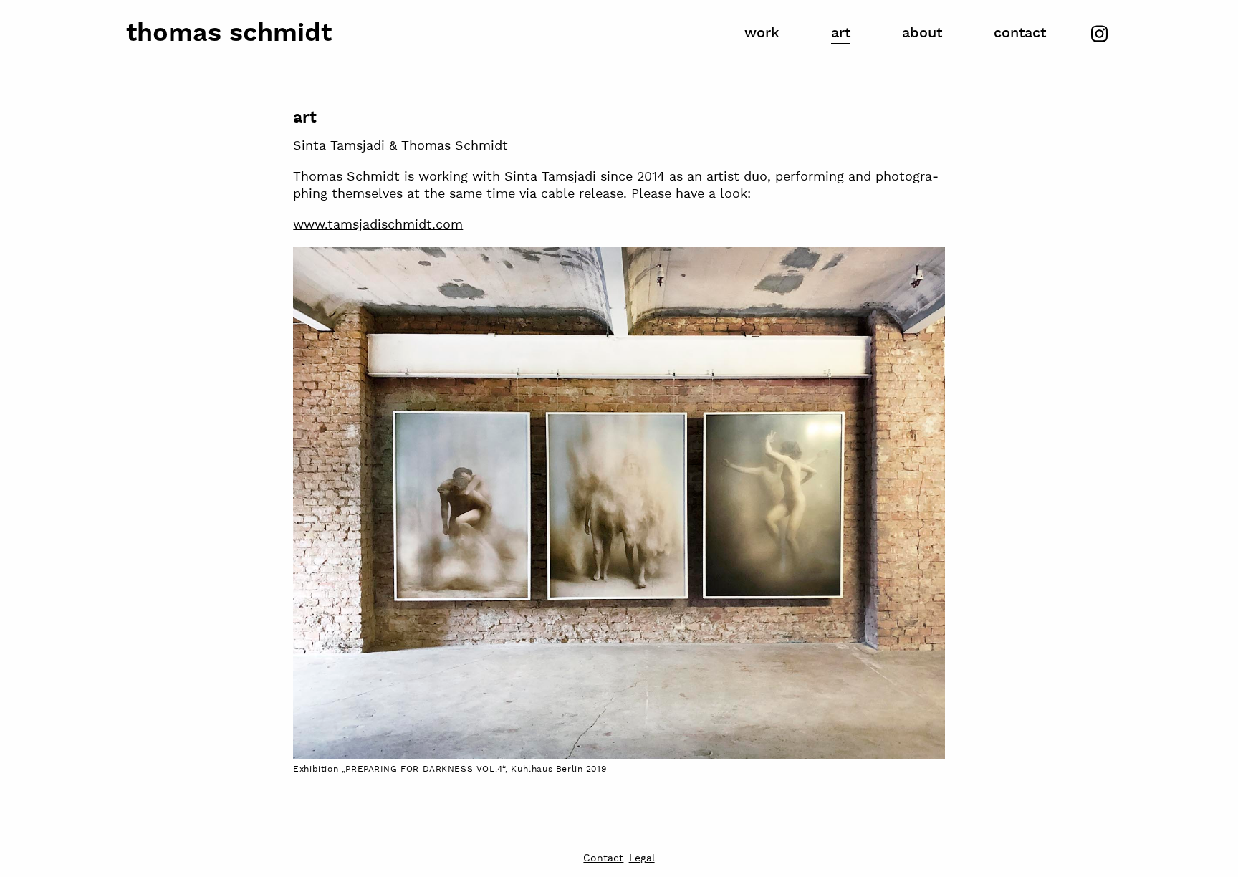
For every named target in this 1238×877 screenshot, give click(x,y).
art (840, 33)
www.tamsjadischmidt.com (378, 224)
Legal (642, 859)
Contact (1020, 33)
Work (761, 33)
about (922, 33)
